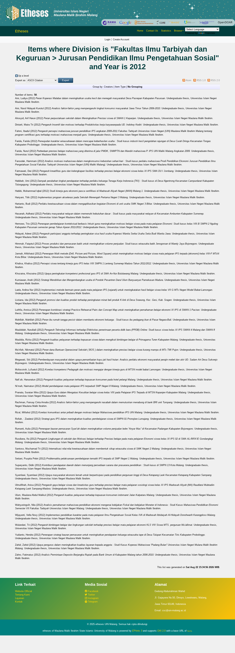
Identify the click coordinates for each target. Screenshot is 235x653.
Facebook (92, 591)
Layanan (19, 598)
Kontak (19, 601)
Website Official (23, 591)
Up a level (23, 75)
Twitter (91, 594)
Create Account (121, 39)
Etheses (21, 31)
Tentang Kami (22, 594)
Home (140, 30)
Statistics (166, 30)
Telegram (92, 601)
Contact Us (152, 30)
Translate (210, 33)
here (189, 631)
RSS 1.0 (201, 80)
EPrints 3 (137, 630)
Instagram (93, 598)
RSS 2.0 (215, 80)
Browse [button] (178, 30)
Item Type (120, 86)
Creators (108, 86)
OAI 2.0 (161, 630)
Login (107, 39)
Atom (188, 80)
